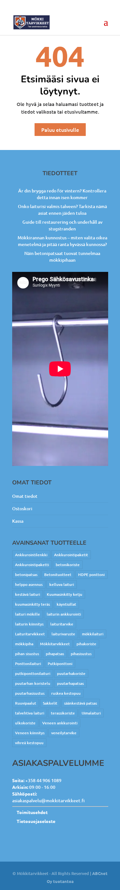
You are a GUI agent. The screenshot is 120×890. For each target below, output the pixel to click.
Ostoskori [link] (22, 508)
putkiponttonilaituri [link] (32, 673)
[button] (106, 26)
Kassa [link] (17, 521)
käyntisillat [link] (66, 604)
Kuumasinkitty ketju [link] (64, 594)
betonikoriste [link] (68, 564)
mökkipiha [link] (24, 644)
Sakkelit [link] (50, 703)
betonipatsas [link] (26, 574)
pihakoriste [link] (86, 644)
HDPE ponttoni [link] (91, 574)
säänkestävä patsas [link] (80, 703)
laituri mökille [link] (27, 614)
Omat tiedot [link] (24, 496)
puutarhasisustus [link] (29, 693)
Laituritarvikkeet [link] (30, 634)
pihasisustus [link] (81, 653)
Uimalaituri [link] (91, 713)
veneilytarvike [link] (63, 733)
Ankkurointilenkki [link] (31, 554)
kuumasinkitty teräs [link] (32, 604)
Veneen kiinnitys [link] (29, 733)
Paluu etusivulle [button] (60, 129)
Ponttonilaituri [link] (28, 663)
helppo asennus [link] (29, 584)
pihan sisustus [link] (27, 653)
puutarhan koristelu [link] (32, 683)
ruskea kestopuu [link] (66, 693)
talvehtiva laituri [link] (29, 713)
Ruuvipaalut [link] (25, 703)
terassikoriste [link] (63, 713)
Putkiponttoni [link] (60, 663)
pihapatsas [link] (55, 653)
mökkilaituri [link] (92, 634)
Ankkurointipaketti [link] (32, 564)
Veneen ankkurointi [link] (59, 723)
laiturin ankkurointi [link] (64, 614)
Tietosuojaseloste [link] (36, 821)
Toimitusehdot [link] (32, 812)
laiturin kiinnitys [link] (29, 624)
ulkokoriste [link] (25, 723)
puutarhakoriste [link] (71, 673)
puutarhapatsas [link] (70, 683)
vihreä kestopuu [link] (29, 742)
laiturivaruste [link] (63, 634)
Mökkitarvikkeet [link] (55, 644)
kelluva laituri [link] (61, 584)
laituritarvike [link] (61, 624)
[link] (31, 22)
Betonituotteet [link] (57, 574)
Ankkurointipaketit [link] (71, 554)
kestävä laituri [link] (27, 594)
